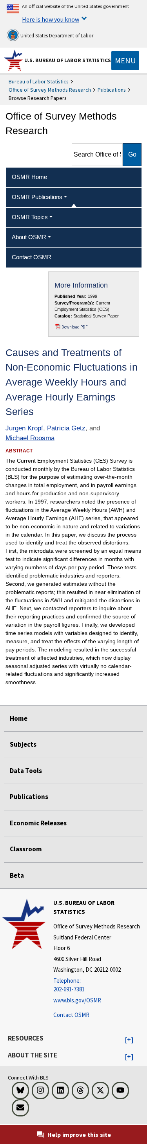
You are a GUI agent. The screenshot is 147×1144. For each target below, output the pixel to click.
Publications (112, 89)
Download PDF (75, 327)
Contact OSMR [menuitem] (31, 257)
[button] (129, 1040)
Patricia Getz (66, 428)
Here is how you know (50, 19)
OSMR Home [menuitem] (29, 176)
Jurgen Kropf (24, 428)
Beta (17, 875)
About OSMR (29, 237)
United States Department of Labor (56, 35)
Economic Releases (38, 823)
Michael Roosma (29, 438)
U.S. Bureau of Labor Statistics (67, 60)
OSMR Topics (30, 217)
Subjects (23, 744)
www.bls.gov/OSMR (77, 1000)
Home (18, 718)
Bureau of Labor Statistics (39, 81)
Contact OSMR (71, 1015)
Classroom (26, 849)
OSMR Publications (37, 197)
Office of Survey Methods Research (50, 89)
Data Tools (26, 770)
